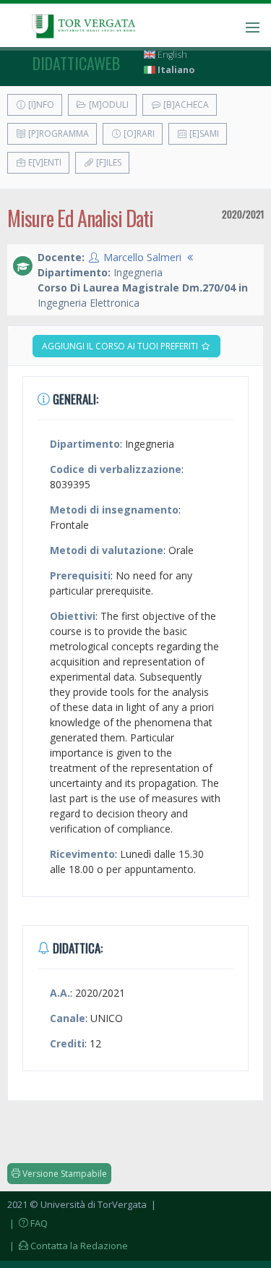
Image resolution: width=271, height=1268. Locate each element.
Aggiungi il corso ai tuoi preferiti (121, 346)
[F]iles (107, 162)
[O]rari (138, 133)
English (171, 54)
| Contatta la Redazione (67, 1245)
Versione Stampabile (63, 1173)
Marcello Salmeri (142, 257)
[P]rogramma (57, 133)
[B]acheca (185, 104)
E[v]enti (43, 162)
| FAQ (27, 1223)
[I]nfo (40, 104)
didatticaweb (76, 63)
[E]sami (203, 133)
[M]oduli (108, 104)
